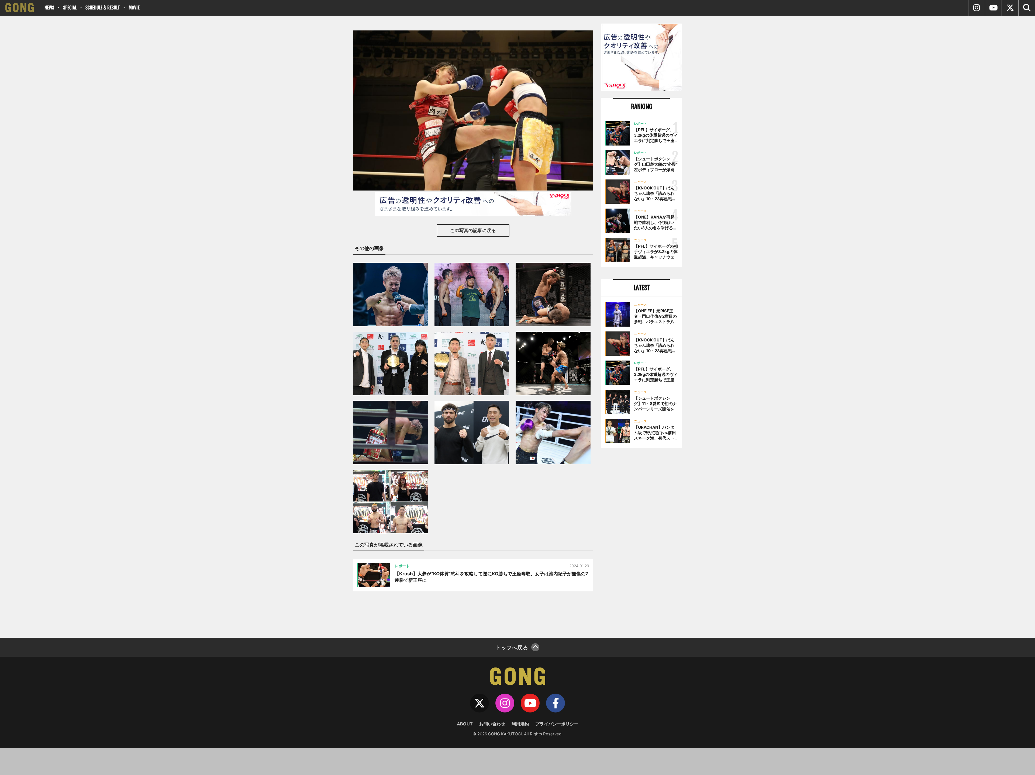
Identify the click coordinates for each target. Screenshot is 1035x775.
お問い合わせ (492, 723)
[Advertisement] (641, 541)
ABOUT (465, 723)
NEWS (49, 8)
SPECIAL (70, 8)
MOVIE (134, 8)
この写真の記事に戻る (473, 230)
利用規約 (520, 723)
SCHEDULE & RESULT (102, 8)
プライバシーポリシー (556, 723)
